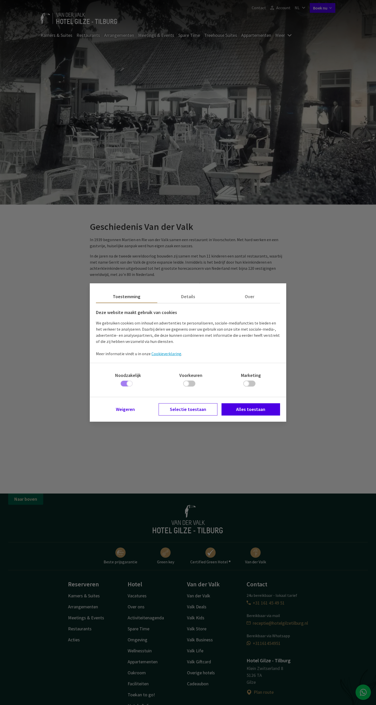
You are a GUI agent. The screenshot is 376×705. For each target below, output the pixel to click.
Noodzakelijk (128, 375)
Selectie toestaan (188, 409)
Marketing (251, 375)
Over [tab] (249, 296)
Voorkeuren (190, 375)
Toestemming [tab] (126, 296)
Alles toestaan (250, 409)
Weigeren (125, 409)
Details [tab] (188, 296)
